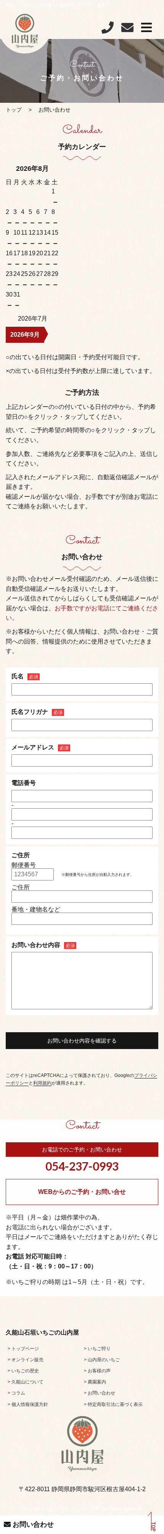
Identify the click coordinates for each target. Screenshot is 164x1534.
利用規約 (42, 1083)
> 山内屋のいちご (102, 1359)
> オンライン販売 (25, 1359)
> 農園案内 (95, 1382)
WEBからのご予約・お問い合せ (82, 1192)
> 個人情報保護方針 (28, 1404)
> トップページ (23, 1348)
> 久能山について (25, 1382)
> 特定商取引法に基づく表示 (113, 1404)
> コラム (16, 1393)
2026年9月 (25, 334)
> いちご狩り (97, 1348)
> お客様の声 (97, 1370)
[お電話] (107, 30)
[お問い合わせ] (127, 30)
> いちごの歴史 (23, 1370)
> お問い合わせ (99, 1393)
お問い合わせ (32, 1524)
